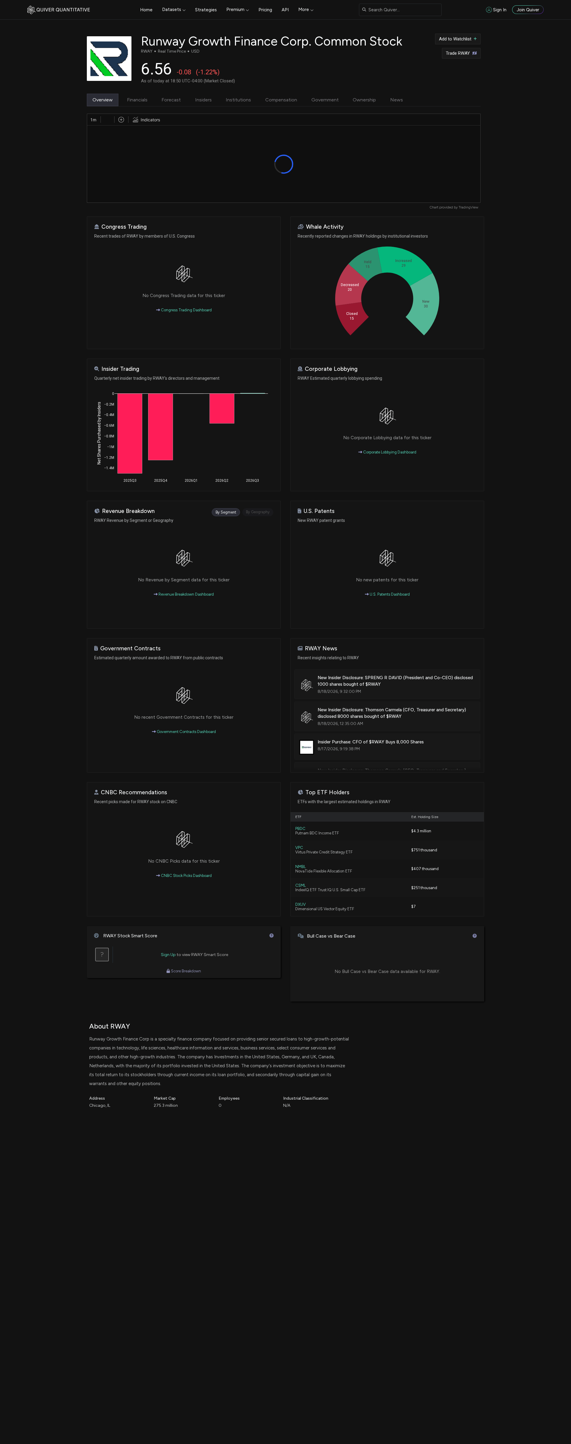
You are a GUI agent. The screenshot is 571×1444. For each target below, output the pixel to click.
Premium (235, 9)
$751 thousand (424, 850)
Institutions (238, 100)
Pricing (265, 9)
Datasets (171, 9)
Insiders (203, 100)
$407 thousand (425, 869)
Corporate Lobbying (331, 369)
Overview (102, 100)
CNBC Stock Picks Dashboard (186, 875)
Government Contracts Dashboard (186, 731)
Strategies (206, 9)
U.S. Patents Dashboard (389, 594)
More (303, 9)
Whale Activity (324, 227)
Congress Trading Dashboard (186, 310)
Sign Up (168, 954)
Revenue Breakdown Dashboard (186, 594)
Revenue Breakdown (128, 511)
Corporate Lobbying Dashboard (389, 452)
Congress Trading (124, 227)
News (396, 100)
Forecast (171, 100)
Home (146, 9)
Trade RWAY (458, 53)
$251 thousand (424, 888)
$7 (413, 906)
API (285, 9)
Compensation (281, 100)
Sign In (499, 9)
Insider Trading (120, 369)
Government (325, 100)
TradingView (468, 207)
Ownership (364, 100)
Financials (137, 100)
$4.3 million (421, 831)
